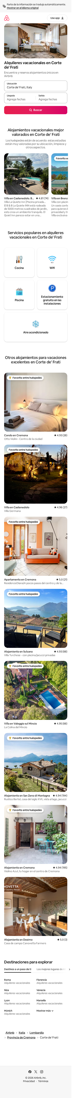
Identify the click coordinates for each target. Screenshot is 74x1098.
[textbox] (20, 99)
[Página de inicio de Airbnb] (6, 18)
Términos (43, 1081)
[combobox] (36, 87)
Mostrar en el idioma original (23, 7)
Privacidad (29, 1081)
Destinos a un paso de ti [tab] (17, 969)
